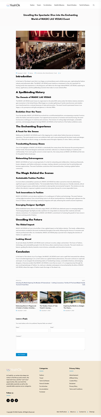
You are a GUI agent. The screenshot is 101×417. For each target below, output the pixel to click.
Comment (19, 336)
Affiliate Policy (73, 378)
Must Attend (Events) (48, 73)
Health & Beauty (59, 5)
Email (52, 327)
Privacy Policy (73, 386)
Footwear (42, 392)
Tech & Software (84, 5)
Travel (38, 5)
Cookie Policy (73, 381)
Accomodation (43, 389)
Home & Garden (71, 5)
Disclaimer (72, 383)
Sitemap (91, 412)
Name (18, 327)
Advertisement (73, 375)
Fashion (32, 5)
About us (73, 412)
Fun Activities (47, 5)
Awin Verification (62, 412)
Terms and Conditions (75, 389)
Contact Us (82, 412)
